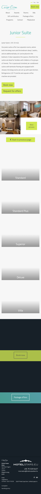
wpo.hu (36, 481)
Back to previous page (21, 139)
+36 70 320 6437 (31, 468)
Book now (35, 6)
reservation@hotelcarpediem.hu (28, 471)
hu (34, 2)
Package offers (20, 397)
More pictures (31, 125)
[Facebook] (34, 477)
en (31, 2)
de (38, 2)
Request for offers (12, 91)
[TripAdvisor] (37, 477)
